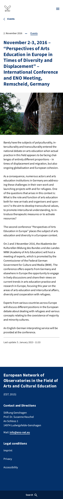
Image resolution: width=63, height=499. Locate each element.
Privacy (8, 459)
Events (34, 33)
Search (29, 495)
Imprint (8, 450)
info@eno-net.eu (20, 432)
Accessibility (11, 467)
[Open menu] (58, 9)
